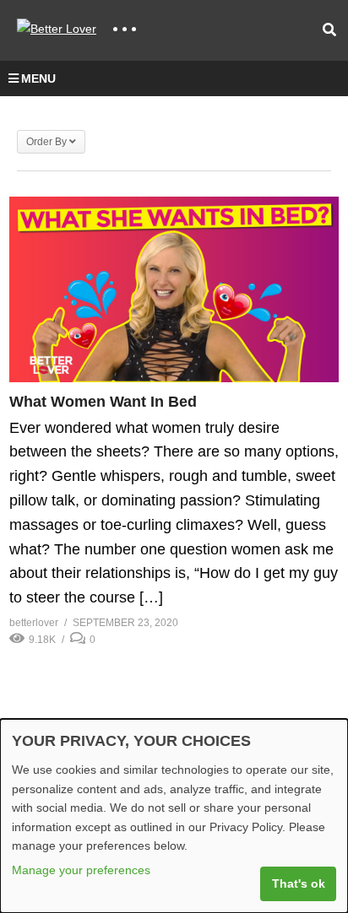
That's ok (298, 883)
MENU (38, 78)
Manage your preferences (81, 870)
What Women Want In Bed (103, 401)
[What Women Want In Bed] (174, 289)
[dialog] (174, 816)
